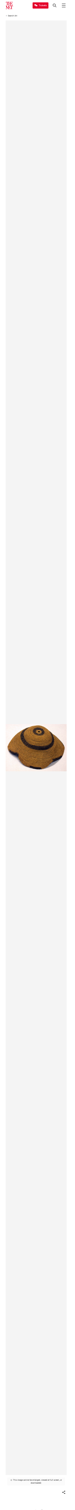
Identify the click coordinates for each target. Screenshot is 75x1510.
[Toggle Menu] (64, 5)
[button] (64, 1492)
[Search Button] (55, 5)
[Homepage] (9, 5)
